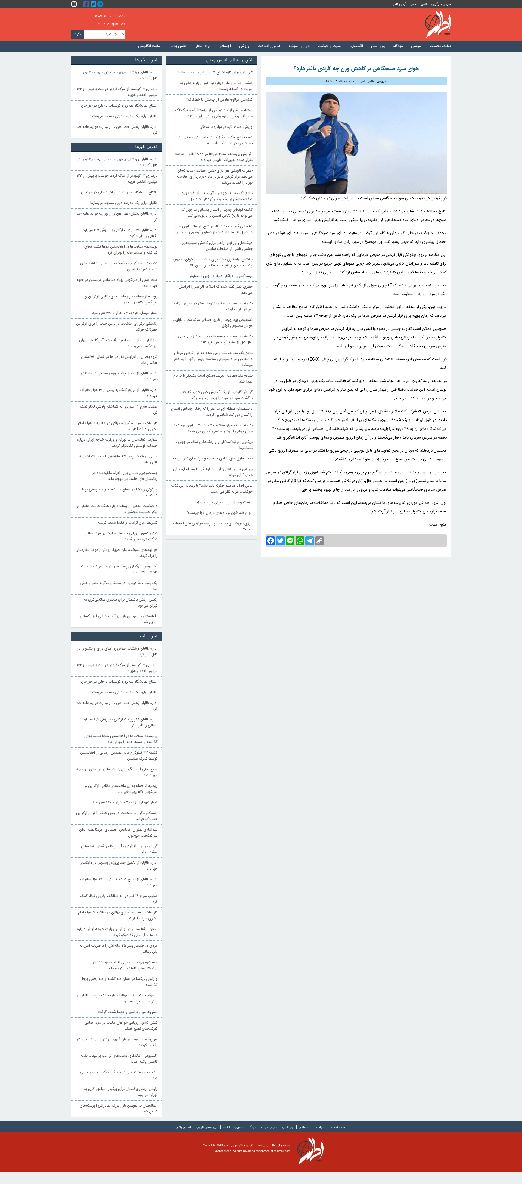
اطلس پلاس (178, 46)
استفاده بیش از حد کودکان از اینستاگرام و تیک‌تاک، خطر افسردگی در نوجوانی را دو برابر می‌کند (213, 113)
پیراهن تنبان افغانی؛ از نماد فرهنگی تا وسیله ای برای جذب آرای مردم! (213, 472)
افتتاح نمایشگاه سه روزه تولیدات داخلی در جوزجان (119, 105)
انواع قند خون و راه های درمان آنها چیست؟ (219, 513)
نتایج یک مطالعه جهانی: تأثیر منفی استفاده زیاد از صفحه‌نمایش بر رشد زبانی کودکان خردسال (215, 196)
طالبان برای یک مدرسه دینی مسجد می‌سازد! (123, 116)
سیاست (319, 1127)
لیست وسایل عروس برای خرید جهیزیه (224, 502)
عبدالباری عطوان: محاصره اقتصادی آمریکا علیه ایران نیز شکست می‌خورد (118, 343)
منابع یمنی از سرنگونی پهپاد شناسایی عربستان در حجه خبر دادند (116, 283)
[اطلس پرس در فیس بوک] (87, 4)
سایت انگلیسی (149, 46)
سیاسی (416, 46)
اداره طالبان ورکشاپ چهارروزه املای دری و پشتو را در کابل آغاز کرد (117, 75)
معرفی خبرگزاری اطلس (436, 4)
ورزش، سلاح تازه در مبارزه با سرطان (226, 127)
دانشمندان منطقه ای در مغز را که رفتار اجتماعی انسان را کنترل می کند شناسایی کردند (212, 412)
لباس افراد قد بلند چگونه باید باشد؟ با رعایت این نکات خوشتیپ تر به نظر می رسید (212, 489)
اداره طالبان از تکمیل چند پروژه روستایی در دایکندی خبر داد (118, 376)
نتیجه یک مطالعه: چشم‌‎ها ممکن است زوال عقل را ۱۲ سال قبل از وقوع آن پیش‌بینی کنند (212, 339)
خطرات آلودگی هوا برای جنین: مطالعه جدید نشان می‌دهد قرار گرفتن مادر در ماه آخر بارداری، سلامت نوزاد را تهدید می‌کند (215, 176)
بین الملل (378, 46)
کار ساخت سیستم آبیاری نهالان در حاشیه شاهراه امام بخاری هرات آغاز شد (117, 426)
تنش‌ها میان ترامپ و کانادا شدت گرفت (127, 523)
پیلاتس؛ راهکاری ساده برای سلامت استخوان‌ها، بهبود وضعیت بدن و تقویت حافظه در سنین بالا (212, 262)
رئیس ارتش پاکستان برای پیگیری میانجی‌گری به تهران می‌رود (120, 602)
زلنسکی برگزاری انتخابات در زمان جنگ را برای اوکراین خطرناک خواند (116, 327)
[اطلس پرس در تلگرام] (101, 4)
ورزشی (244, 46)
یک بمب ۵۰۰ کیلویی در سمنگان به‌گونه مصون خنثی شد (118, 586)
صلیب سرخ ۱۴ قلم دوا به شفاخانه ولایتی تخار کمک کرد (118, 409)
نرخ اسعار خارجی (206, 1127)
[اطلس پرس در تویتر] (94, 4)
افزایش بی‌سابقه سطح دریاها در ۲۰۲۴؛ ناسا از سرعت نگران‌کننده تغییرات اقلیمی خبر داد (213, 157)
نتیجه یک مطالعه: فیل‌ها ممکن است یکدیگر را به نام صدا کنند (213, 378)
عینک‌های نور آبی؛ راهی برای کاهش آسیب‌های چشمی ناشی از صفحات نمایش (217, 246)
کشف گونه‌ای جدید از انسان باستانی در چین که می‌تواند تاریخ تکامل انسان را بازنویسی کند (217, 213)
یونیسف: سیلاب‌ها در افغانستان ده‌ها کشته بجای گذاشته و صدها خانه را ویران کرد (120, 250)
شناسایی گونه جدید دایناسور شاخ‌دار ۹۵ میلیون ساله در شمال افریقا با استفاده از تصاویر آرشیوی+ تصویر (214, 229)
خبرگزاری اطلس (438, 24)
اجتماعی (224, 46)
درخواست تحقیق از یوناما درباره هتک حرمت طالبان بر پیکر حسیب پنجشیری (117, 509)
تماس (413, 4)
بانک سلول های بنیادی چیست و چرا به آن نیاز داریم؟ (213, 458)
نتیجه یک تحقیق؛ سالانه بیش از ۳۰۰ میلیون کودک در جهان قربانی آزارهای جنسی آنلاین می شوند (212, 428)
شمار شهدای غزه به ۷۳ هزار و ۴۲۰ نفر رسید (124, 313)
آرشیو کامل (399, 4)
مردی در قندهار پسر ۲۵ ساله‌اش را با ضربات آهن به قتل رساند (118, 459)
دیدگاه (398, 46)
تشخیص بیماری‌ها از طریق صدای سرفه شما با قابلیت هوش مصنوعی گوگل (213, 323)
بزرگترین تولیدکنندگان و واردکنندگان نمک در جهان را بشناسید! (214, 445)
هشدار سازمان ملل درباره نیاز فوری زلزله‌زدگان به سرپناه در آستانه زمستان (216, 86)
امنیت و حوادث (330, 46)
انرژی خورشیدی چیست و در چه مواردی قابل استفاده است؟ (213, 526)
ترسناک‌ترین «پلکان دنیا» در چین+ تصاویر (221, 276)
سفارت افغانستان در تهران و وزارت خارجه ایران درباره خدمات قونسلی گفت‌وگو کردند (117, 443)
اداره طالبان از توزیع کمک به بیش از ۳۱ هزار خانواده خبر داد (118, 393)
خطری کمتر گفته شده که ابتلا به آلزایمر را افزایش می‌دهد (216, 290)
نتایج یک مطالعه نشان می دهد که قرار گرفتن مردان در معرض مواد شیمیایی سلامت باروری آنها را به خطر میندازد (213, 359)
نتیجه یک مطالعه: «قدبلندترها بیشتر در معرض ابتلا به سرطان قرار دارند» (212, 306)
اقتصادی (356, 46)
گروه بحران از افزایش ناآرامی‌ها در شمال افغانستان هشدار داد (119, 360)
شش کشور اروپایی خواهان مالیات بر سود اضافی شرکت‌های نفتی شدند (121, 536)
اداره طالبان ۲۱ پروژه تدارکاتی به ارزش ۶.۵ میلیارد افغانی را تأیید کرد (120, 233)
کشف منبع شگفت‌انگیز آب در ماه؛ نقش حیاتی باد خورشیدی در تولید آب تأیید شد (216, 140)
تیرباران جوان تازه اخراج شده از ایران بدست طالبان (214, 72)
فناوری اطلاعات (268, 46)
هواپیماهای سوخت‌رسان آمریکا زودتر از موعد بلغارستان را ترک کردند (116, 553)
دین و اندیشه (299, 46)
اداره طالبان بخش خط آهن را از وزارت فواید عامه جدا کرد (116, 130)
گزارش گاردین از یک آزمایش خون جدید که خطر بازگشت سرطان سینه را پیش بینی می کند (216, 395)
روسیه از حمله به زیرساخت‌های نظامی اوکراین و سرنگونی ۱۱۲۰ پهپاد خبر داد (121, 299)
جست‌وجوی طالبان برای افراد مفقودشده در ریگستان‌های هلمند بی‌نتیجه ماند (124, 476)
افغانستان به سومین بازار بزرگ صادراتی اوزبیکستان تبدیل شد (118, 619)
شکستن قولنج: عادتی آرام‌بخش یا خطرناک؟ (219, 100)
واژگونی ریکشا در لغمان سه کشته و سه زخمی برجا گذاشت (119, 492)
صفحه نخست (440, 46)
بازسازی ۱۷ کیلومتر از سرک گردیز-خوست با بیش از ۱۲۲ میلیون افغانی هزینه (117, 92)
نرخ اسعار (203, 46)
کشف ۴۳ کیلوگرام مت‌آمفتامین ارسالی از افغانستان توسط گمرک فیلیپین (118, 266)
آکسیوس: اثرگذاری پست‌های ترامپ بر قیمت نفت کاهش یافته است (119, 569)
